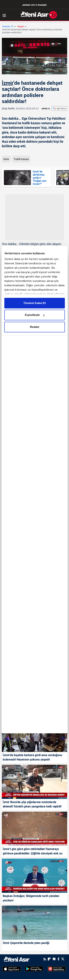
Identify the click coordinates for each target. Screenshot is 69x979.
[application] (34, 489)
